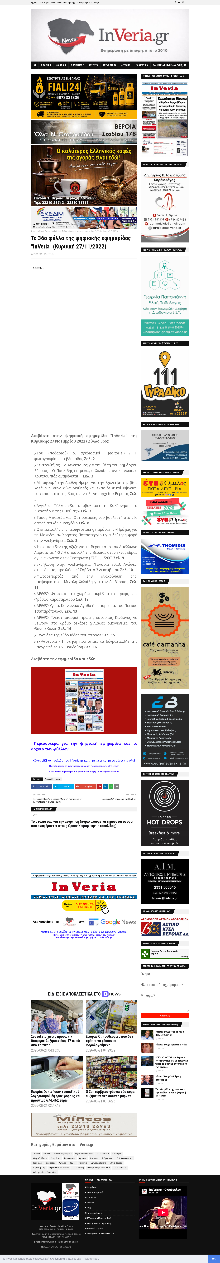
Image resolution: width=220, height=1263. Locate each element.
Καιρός (72, 1163)
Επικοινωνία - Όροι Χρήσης (63, 2)
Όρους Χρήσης (79, 826)
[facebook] (175, 2)
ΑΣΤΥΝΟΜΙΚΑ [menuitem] (109, 65)
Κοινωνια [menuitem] (61, 65)
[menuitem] (35, 65)
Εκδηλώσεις (56, 1158)
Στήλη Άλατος (78, 1168)
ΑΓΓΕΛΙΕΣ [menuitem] (125, 65)
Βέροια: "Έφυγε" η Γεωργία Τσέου (171, 1044)
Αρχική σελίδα (37, 231)
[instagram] (183, 2)
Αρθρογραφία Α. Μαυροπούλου (100, 1233)
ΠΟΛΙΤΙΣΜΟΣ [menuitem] (77, 65)
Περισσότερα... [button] (91, 1258)
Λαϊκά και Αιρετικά (124, 1158)
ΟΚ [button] (213, 1259)
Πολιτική (46, 1154)
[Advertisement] (84, 961)
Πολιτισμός (116, 1154)
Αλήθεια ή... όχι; (39, 1168)
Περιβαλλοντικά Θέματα (59, 1168)
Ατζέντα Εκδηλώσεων (84, 1154)
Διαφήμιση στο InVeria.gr (88, 2)
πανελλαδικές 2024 (94, 1228)
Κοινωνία (36, 1154)
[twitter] (179, 2)
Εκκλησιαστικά (103, 1154)
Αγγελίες (62, 1163)
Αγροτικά (82, 1158)
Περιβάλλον (37, 1163)
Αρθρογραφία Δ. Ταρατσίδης (44, 1172)
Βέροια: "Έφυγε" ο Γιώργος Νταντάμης (168, 1078)
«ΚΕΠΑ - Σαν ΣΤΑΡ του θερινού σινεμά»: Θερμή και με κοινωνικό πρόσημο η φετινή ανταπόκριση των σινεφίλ (171, 1062)
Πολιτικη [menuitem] (46, 65)
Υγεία (88, 1208)
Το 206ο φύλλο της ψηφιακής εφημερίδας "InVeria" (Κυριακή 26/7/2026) (170, 1092)
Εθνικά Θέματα (116, 1163)
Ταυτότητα (44, 2)
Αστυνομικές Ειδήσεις (63, 1154)
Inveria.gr (37, 253)
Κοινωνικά (83, 1163)
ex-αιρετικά (50, 1163)
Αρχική (34, 2)
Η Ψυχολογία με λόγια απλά (98, 1168)
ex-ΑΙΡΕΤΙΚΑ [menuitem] (141, 65)
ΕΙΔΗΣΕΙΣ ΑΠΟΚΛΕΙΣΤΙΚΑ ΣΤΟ (75, 994)
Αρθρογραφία (107, 1158)
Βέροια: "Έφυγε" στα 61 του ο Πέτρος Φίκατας (169, 1033)
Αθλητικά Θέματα (40, 1158)
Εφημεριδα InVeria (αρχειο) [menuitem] (168, 65)
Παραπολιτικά (70, 1158)
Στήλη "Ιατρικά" (120, 1168)
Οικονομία (94, 1158)
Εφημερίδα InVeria (52, 231)
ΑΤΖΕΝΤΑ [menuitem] (93, 65)
